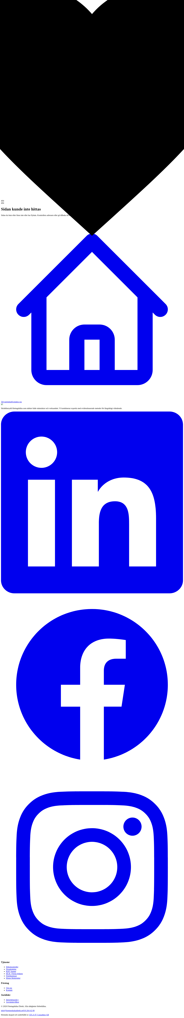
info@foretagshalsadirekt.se (12, 1010)
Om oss (9, 988)
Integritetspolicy (12, 1000)
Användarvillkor (12, 1002)
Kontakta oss (17, 402)
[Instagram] (92, 957)
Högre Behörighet (13, 978)
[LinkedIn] (92, 593)
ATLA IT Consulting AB (39, 1015)
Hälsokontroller (12, 967)
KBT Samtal (11, 971)
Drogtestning (11, 969)
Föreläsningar (11, 976)
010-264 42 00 (29, 1010)
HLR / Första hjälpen (14, 974)
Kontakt (9, 990)
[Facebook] (92, 775)
